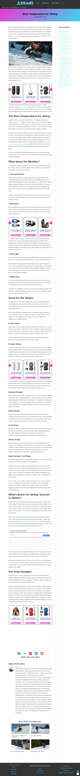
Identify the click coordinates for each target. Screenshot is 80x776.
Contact (13, 769)
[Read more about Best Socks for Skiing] (40, 728)
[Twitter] (24, 653)
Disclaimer (66, 770)
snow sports (23, 107)
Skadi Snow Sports (13, 765)
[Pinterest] (30, 653)
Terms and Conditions (66, 768)
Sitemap (13, 773)
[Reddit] (42, 653)
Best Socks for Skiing (36, 735)
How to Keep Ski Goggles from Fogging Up (18, 736)
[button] (62, 3)
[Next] (51, 89)
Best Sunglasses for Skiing (17, 751)
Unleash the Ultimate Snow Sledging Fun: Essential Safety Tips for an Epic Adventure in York (65, 50)
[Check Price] (16, 101)
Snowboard (45, 3)
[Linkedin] (36, 653)
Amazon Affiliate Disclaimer (66, 772)
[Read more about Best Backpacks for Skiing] (40, 744)
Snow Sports (55, 3)
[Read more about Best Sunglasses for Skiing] (20, 744)
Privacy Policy (66, 766)
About (13, 767)
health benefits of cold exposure (30, 521)
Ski (38, 3)
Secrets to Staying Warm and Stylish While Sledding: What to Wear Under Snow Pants (65, 82)
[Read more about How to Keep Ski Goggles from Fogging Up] (20, 728)
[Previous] (9, 89)
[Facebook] (19, 653)
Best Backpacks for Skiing (37, 751)
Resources (14, 771)
